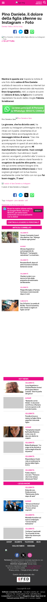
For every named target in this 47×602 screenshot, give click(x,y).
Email (12, 295)
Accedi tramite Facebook (25, 317)
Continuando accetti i (23, 301)
